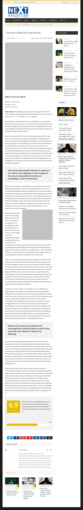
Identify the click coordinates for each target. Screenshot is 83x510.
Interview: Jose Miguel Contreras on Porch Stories (67, 207)
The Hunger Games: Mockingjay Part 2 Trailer (67, 135)
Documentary (14, 107)
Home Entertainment (66, 139)
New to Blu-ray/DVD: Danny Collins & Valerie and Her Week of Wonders (45, 492)
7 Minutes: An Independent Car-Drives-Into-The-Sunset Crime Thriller (29, 494)
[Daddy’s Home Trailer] (66, 112)
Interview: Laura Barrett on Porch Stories (67, 201)
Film (7, 20)
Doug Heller (10, 38)
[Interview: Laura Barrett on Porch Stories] (66, 193)
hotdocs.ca (15, 116)
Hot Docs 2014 (43, 38)
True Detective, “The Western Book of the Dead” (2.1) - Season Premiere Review (70, 92)
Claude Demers (15, 102)
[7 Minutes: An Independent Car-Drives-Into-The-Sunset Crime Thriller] (29, 481)
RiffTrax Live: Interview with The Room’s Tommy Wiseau (26, 2)
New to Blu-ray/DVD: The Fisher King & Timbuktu (67, 173)
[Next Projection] (18, 11)
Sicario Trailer (63, 124)
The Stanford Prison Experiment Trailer (65, 129)
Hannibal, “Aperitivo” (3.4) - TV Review (70, 80)
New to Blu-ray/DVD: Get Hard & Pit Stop (66, 167)
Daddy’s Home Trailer (66, 120)
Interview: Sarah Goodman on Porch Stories (67, 213)
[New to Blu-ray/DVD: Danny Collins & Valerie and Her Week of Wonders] (46, 481)
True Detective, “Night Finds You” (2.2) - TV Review (71, 43)
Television (16, 20)
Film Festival (34, 38)
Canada (13, 104)
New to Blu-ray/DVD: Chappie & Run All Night (66, 179)
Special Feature (64, 183)
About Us (63, 20)
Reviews (50, 38)
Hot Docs (27, 116)
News (25, 20)
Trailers (34, 20)
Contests (43, 20)
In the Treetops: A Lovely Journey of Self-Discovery (12, 493)
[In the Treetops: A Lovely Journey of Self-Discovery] (12, 481)
